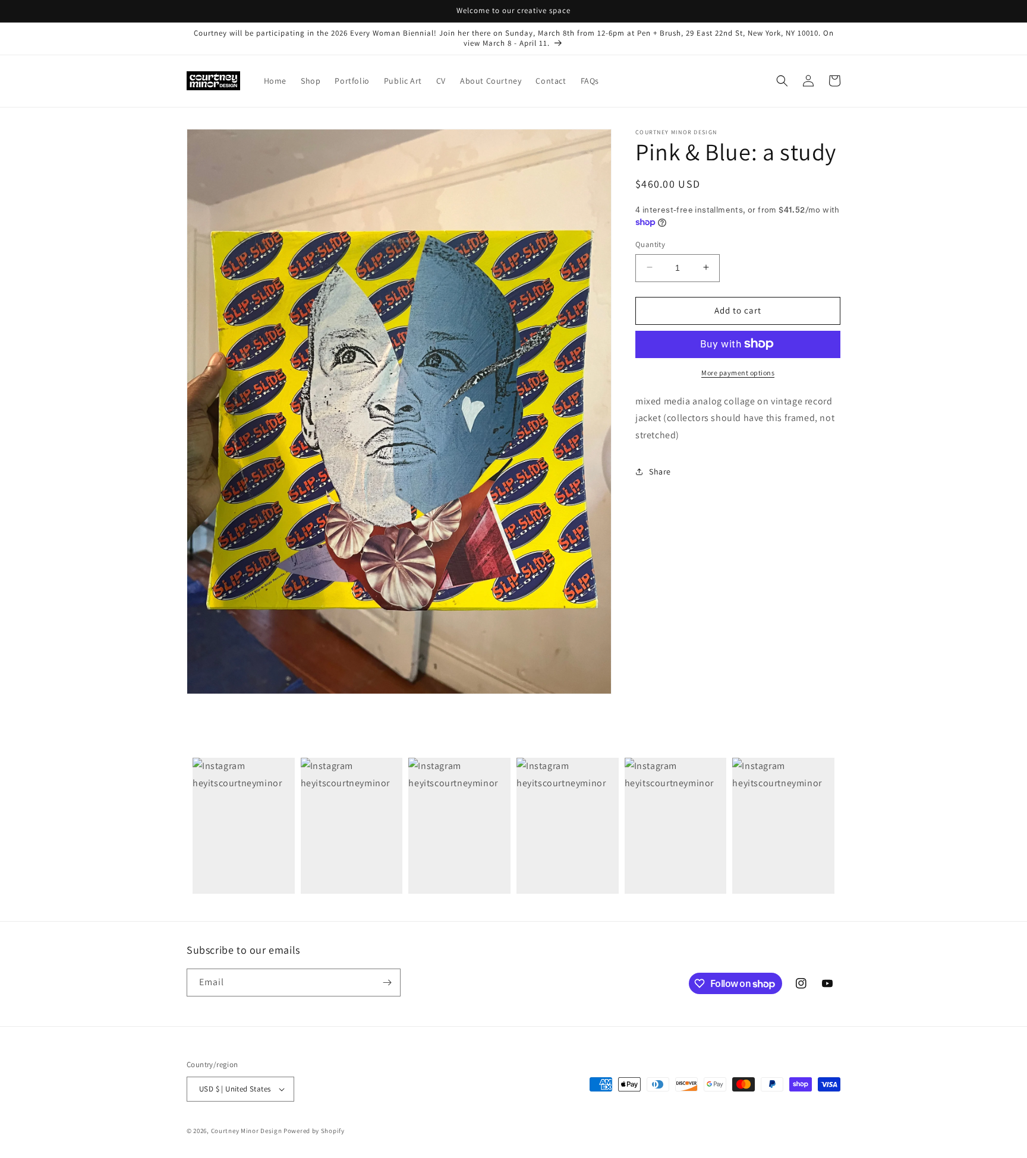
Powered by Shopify (314, 1131)
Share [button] (660, 471)
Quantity (650, 244)
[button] (782, 81)
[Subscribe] (387, 982)
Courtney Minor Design (247, 1131)
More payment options (737, 372)
